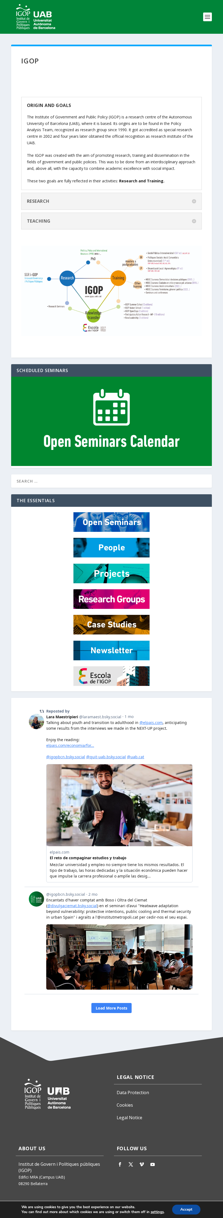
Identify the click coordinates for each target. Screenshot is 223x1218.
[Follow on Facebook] (120, 1164)
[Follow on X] (130, 1164)
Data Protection (133, 1093)
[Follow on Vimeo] (141, 1164)
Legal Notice (129, 1118)
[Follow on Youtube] (152, 1164)
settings (157, 1212)
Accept (186, 1209)
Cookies (125, 1105)
